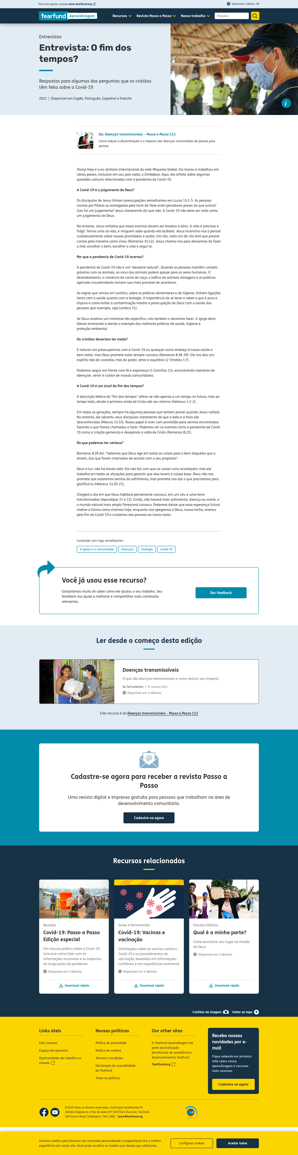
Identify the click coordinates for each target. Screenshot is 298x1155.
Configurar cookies (192, 1143)
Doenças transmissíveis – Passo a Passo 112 (162, 713)
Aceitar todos (237, 1143)
